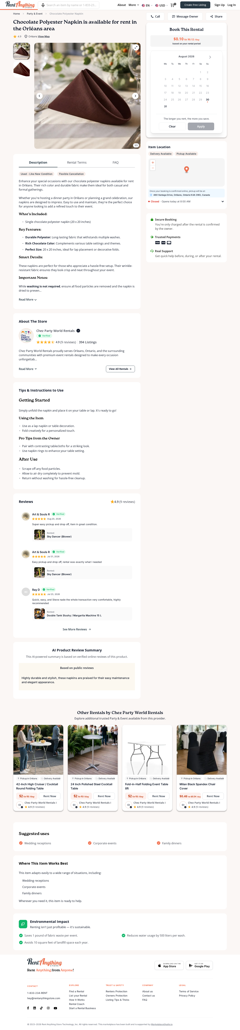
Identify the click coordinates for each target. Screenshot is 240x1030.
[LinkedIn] (34, 1008)
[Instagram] (48, 1008)
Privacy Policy (187, 995)
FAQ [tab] (116, 162)
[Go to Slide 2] (21, 69)
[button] (87, 96)
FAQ (144, 999)
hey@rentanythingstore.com (43, 998)
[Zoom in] (152, 162)
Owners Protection (116, 995)
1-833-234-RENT (37, 992)
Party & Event (35, 13)
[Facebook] (29, 1008)
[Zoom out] (152, 167)
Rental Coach (76, 1003)
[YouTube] (55, 1008)
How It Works (77, 999)
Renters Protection (116, 991)
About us (147, 991)
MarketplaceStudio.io (162, 1024)
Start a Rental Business (82, 1008)
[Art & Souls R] (26, 516)
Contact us (148, 995)
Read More (26, 299)
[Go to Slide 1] (21, 51)
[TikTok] (41, 1008)
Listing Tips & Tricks (117, 999)
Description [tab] (38, 162)
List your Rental (78, 995)
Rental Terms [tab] (77, 162)
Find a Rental (76, 991)
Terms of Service (189, 991)
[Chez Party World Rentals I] (26, 335)
